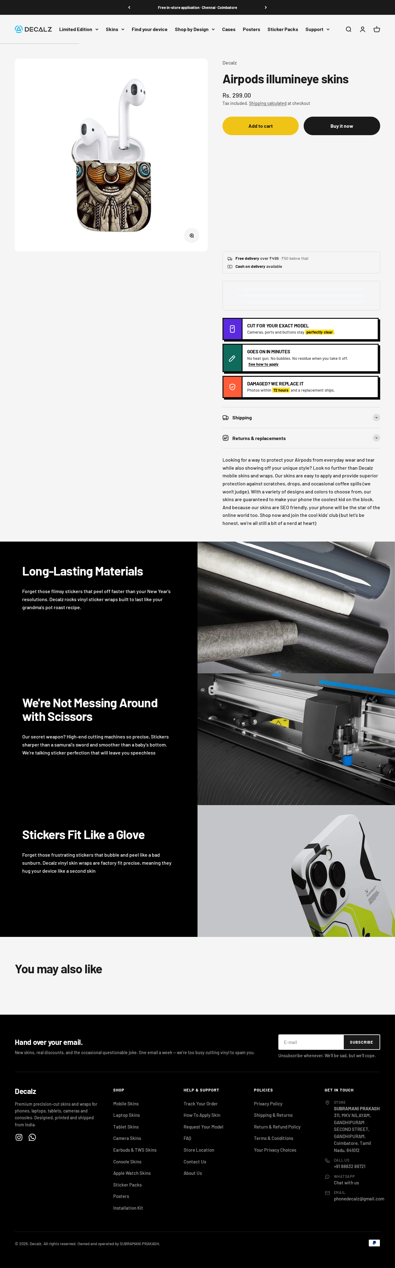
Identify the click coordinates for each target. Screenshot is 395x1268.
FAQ (187, 1138)
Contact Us (195, 1161)
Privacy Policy (268, 1103)
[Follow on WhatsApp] (32, 1137)
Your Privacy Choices (275, 1150)
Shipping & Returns (273, 1115)
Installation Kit (128, 1208)
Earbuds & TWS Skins (134, 1150)
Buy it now (342, 126)
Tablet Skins (126, 1126)
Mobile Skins (126, 1103)
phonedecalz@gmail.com (359, 1198)
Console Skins (127, 1161)
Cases (228, 29)
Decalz (229, 62)
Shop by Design (192, 29)
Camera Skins (127, 1138)
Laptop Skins (126, 1115)
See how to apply (263, 364)
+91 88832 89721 (349, 1166)
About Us (193, 1173)
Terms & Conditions (273, 1138)
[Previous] (129, 7)
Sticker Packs (283, 29)
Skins (112, 29)
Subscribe (361, 1042)
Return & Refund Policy (277, 1126)
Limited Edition (75, 29)
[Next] (266, 7)
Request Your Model (203, 1126)
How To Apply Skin (202, 1115)
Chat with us (346, 1182)
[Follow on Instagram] (19, 1137)
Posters (251, 29)
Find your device (150, 29)
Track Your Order (201, 1103)
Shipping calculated (268, 103)
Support (314, 29)
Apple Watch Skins (132, 1173)
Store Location (199, 1150)
